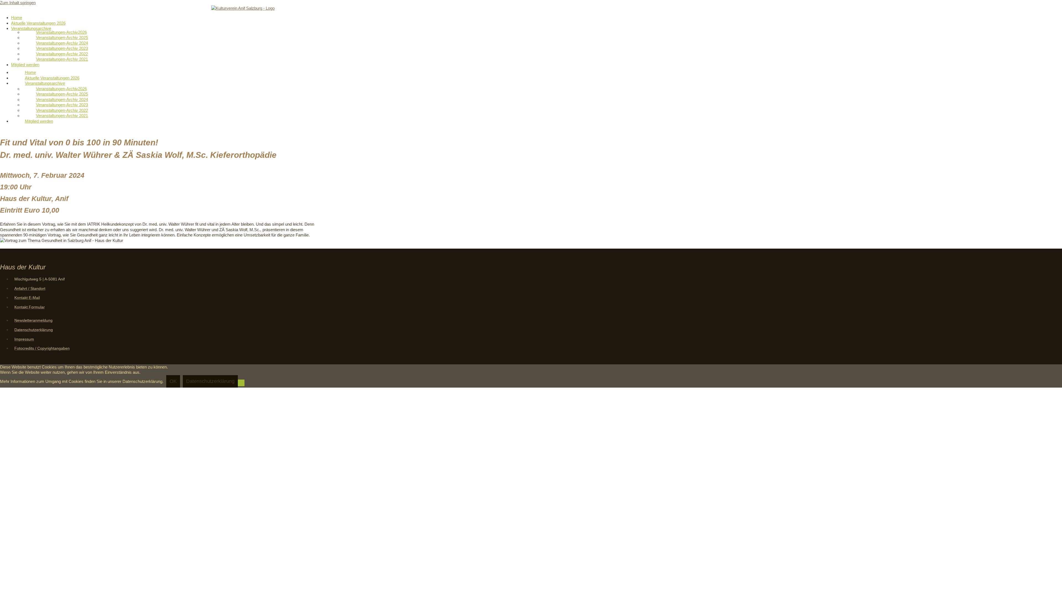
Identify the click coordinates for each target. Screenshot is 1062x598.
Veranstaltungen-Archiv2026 (61, 32)
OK (173, 381)
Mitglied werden (25, 64)
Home (16, 17)
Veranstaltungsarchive (31, 28)
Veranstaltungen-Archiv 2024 (62, 43)
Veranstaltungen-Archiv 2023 (62, 48)
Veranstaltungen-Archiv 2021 (62, 59)
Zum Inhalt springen (18, 2)
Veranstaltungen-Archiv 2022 (62, 53)
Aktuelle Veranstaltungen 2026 (38, 23)
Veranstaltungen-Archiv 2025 (62, 37)
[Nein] (241, 383)
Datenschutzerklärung (210, 381)
